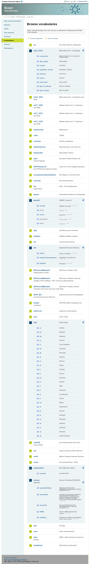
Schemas (7, 36)
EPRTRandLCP (40, 167)
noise (36, 462)
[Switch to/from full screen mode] (75, 1)
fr (40, 373)
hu (40, 378)
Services (7, 44)
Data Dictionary (20, 17)
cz (40, 344)
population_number (46, 69)
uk (40, 436)
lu (40, 394)
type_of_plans (44, 90)
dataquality (38, 153)
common (37, 141)
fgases (36, 194)
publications (39, 468)
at (40, 328)
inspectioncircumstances (48, 257)
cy (40, 340)
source (42, 214)
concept (42, 206)
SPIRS (42, 512)
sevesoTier (43, 505)
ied (35, 248)
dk (40, 353)
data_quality (44, 61)
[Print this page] (72, 1)
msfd (36, 456)
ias (35, 242)
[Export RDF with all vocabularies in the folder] (83, 51)
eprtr (36, 159)
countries (43, 473)
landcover (38, 311)
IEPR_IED (38, 295)
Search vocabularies (36, 38)
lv (40, 398)
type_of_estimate (45, 86)
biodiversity (38, 130)
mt (40, 402)
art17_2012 (38, 113)
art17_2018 (38, 121)
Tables (6, 29)
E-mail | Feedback (10, 557)
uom (35, 531)
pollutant (43, 263)
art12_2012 (38, 51)
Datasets (7, 25)
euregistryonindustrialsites (45, 175)
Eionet (13, 17)
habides (37, 236)
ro (40, 419)
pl (40, 411)
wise (35, 537)
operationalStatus (46, 488)
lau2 (35, 322)
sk (40, 432)
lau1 (35, 317)
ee (40, 357)
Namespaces (8, 48)
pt (40, 415)
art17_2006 (38, 105)
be (40, 332)
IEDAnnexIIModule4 (42, 287)
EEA (13, 1)
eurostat (37, 181)
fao (35, 186)
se (40, 423)
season (42, 78)
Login (68, 1)
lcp (35, 451)
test (35, 526)
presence (43, 74)
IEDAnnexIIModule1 (42, 270)
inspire (36, 303)
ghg (35, 230)
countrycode (44, 56)
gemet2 (37, 200)
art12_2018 (38, 97)
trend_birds (43, 82)
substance (43, 517)
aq (35, 45)
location (42, 65)
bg (40, 336)
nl (40, 407)
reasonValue (44, 494)
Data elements (9, 32)
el (40, 361)
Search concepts (53, 38)
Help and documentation (12, 21)
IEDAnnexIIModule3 (42, 278)
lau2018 (37, 442)
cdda (36, 135)
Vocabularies (9, 40)
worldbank (38, 545)
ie (40, 382)
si (40, 427)
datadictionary (40, 147)
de (40, 349)
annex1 (42, 253)
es (40, 365)
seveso (37, 480)
